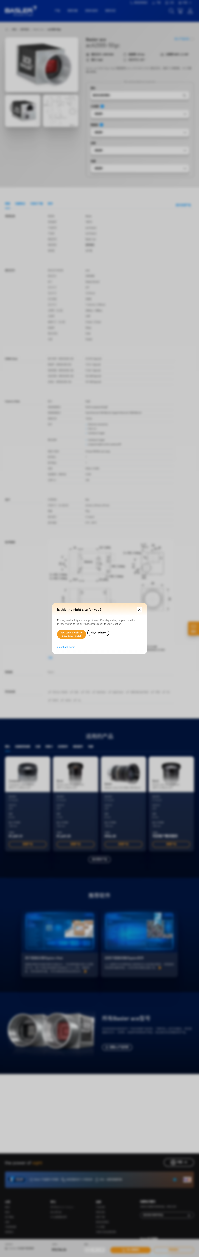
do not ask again (66, 647)
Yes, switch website (72, 634)
